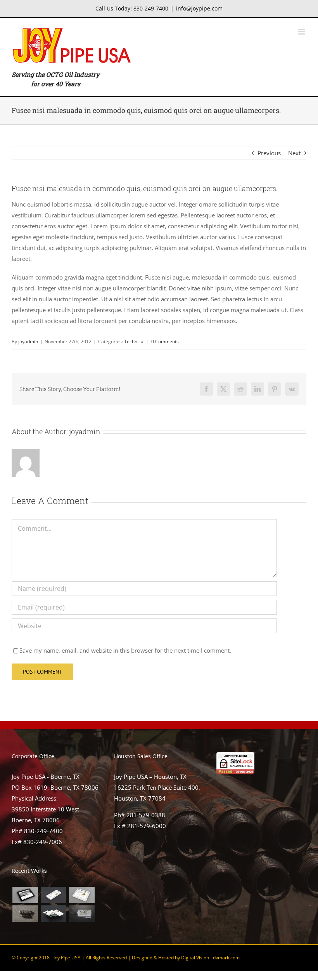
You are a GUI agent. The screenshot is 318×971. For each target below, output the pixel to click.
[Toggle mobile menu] (302, 32)
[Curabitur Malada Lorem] (53, 913)
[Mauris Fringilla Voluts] (53, 895)
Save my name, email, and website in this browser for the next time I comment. (125, 650)
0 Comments (165, 341)
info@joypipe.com (199, 8)
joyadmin (28, 341)
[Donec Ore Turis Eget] (25, 895)
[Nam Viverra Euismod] (25, 913)
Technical (134, 341)
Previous (269, 153)
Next (294, 153)
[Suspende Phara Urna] (81, 913)
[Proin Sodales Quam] (81, 895)
